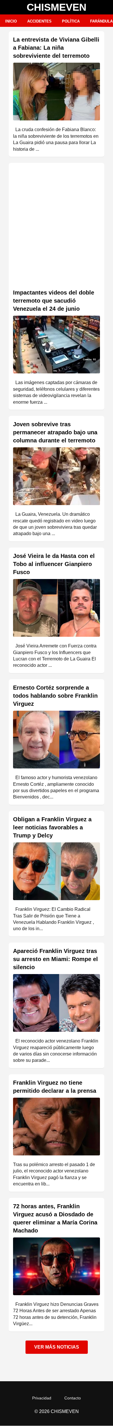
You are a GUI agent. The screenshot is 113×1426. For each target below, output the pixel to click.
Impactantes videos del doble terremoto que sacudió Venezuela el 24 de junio (53, 300)
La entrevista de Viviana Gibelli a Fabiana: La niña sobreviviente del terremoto (56, 47)
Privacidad (41, 1398)
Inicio (11, 21)
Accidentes (39, 21)
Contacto (72, 1398)
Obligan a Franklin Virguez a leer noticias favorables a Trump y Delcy (52, 827)
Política (71, 21)
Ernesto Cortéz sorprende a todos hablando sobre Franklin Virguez (55, 695)
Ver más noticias (56, 1347)
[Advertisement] (56, 226)
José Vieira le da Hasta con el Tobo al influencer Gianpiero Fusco (54, 564)
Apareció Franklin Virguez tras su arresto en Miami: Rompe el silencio (55, 959)
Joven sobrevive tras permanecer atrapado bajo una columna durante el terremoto (55, 432)
